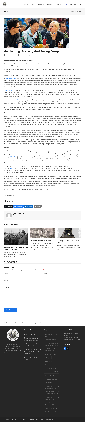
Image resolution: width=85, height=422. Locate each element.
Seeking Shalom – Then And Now (68, 242)
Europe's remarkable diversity (69, 323)
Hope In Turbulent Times (40, 241)
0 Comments (42, 55)
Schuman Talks (51, 383)
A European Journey (51, 335)
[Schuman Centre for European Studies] (13, 335)
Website (6, 280)
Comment (8, 287)
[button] (80, 4)
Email (45, 273)
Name (6, 273)
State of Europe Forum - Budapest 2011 (52, 387)
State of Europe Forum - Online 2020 (52, 398)
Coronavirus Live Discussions (50, 350)
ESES (47, 358)
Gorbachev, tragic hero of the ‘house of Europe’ (16, 248)
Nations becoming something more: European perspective (23, 323)
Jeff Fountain (23, 55)
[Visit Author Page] (9, 215)
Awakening (10, 79)
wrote (11, 168)
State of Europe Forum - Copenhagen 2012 (52, 393)
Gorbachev (49, 365)
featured (48, 361)
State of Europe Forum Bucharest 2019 (52, 404)
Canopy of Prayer (51, 340)
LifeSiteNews (13, 157)
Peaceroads (49, 375)
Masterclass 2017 (51, 372)
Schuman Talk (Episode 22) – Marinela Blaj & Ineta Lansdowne (32, 351)
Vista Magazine (51, 408)
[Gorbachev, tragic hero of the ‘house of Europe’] (16, 236)
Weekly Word (9, 195)
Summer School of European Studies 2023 (31, 339)
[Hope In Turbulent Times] (42, 233)
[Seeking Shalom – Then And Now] (69, 233)
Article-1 (33, 55)
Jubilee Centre (50, 368)
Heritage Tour (30, 334)
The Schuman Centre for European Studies (24, 419)
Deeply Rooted (50, 354)
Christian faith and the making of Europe (52, 344)
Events (56, 358)
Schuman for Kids (51, 379)
